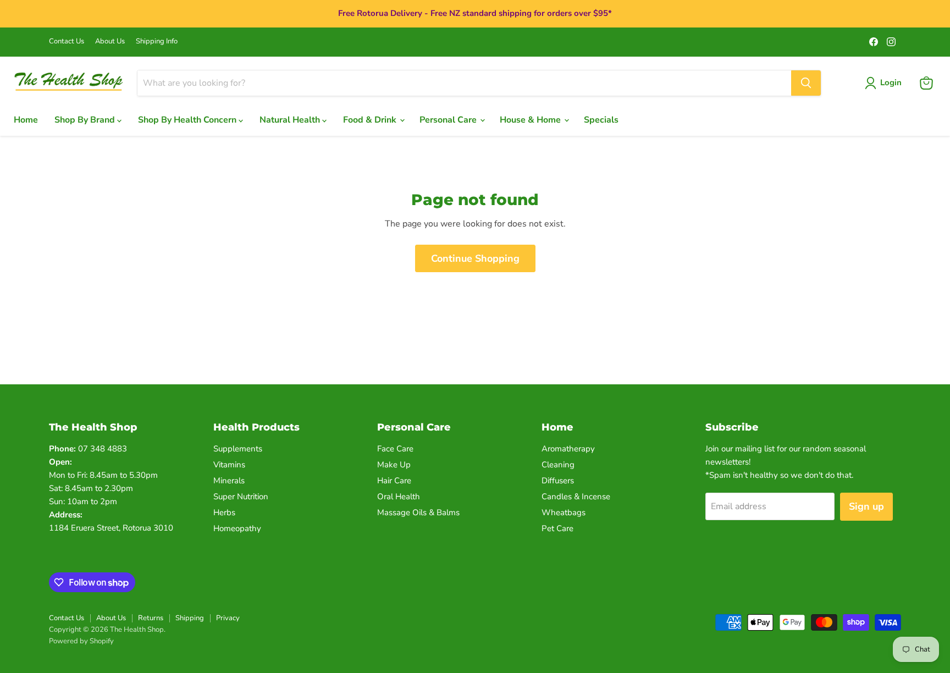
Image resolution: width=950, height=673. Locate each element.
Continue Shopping (475, 258)
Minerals (229, 480)
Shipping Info (157, 41)
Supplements (237, 448)
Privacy (228, 618)
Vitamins (229, 464)
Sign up (866, 506)
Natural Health (290, 120)
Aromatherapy (568, 448)
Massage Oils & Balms (418, 512)
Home (26, 120)
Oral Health (398, 496)
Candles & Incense (576, 496)
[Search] (806, 83)
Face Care (395, 448)
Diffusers (558, 480)
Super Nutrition (240, 496)
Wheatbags (564, 512)
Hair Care (394, 480)
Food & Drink (371, 120)
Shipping (189, 618)
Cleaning (558, 464)
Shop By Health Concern (188, 120)
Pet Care (557, 528)
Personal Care (449, 120)
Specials (601, 120)
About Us (110, 41)
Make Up (394, 464)
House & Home (531, 120)
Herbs (224, 512)
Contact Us (66, 41)
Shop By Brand (85, 120)
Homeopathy (237, 528)
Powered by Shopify (81, 641)
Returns (150, 618)
